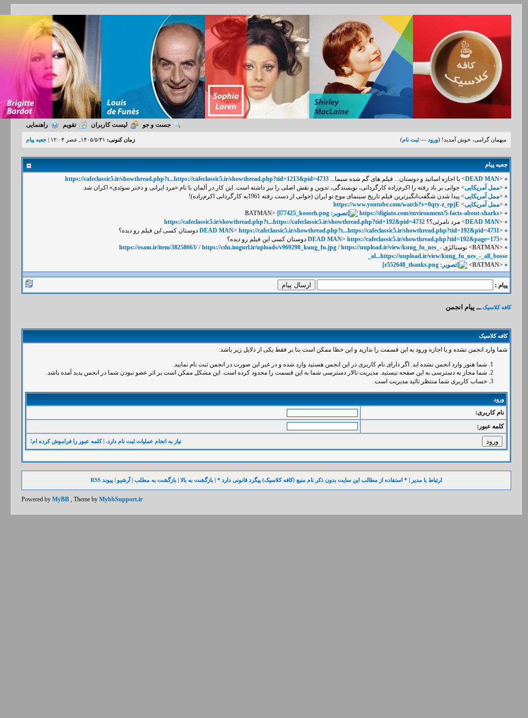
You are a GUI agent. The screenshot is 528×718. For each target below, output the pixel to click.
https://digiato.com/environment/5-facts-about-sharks (429, 213)
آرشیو (123, 480)
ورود (433, 139)
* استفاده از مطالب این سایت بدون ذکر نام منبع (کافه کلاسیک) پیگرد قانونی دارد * (312, 480)
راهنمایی (37, 124)
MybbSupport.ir (121, 499)
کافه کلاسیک (497, 307)
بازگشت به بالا (196, 480)
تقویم (69, 124)
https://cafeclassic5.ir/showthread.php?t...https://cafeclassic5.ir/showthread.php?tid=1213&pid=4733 (197, 178)
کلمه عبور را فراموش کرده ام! (66, 441)
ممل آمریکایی (482, 187)
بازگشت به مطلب (155, 480)
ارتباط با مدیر (426, 480)
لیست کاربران (109, 124)
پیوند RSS (101, 480)
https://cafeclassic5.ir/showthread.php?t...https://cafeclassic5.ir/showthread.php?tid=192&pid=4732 (294, 221)
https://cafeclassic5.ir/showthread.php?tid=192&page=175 (423, 239)
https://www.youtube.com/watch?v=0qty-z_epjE (396, 204)
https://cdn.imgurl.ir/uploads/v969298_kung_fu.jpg (269, 247)
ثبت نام (410, 139)
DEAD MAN (482, 178)
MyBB (60, 499)
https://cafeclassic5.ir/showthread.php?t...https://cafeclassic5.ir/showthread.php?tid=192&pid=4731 (369, 230)
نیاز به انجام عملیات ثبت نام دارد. (143, 441)
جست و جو (157, 124)
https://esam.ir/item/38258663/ (158, 247)
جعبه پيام (36, 139)
